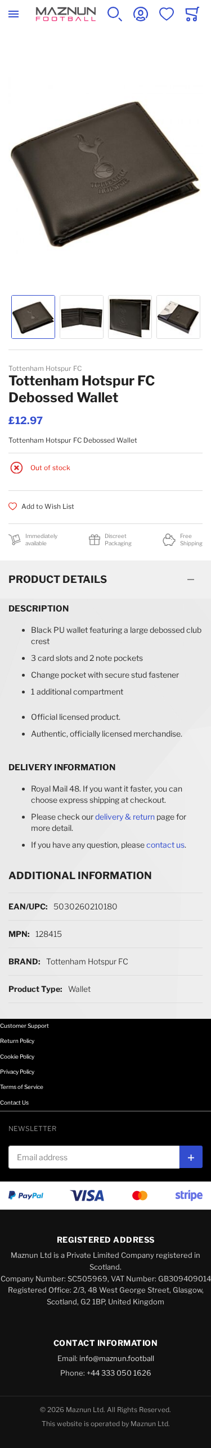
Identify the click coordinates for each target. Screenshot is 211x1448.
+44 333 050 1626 (119, 1372)
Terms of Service (21, 1086)
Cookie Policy (17, 1056)
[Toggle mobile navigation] (13, 14)
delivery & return (125, 816)
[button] (33, 317)
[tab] (105, 579)
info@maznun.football (116, 1358)
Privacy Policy (17, 1071)
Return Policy (17, 1040)
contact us (165, 844)
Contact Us (14, 1102)
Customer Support (24, 1025)
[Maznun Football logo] (65, 14)
